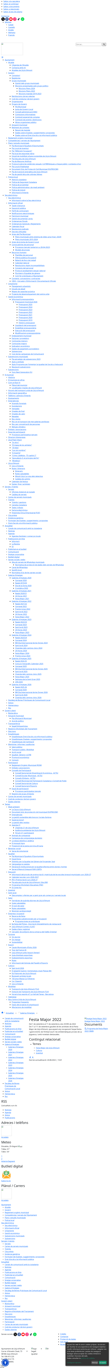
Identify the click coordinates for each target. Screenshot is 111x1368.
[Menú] (2, 57)
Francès (11, 35)
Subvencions (10, 1238)
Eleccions (8, 1314)
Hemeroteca (10, 1094)
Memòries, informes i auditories (18, 1319)
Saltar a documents (11, 6)
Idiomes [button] (8, 22)
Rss (6, 1096)
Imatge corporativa (13, 1036)
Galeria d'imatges (27, 1013)
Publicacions (10, 1118)
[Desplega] (16, 1013)
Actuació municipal (12, 1306)
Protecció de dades (68, 1339)
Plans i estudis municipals (15, 1217)
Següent (11, 1161)
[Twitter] (3, 19)
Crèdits (63, 1334)
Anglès (11, 30)
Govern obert (6, 1301)
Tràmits (8, 1249)
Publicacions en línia (13, 1029)
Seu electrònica (7, 1223)
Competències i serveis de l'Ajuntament (21, 1215)
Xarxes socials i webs (13, 1042)
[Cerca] (104, 44)
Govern (8, 1210)
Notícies (8, 1023)
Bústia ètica (9, 1303)
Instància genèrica (12, 1254)
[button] (5, 1363)
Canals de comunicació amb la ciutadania (21, 1264)
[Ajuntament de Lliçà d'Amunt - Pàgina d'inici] (12, 49)
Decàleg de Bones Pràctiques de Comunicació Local (12, 1086)
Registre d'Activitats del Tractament (19, 1311)
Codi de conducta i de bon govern (18, 1327)
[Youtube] (11, 19)
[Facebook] (7, 19)
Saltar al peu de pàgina (12, 12)
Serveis (8, 1244)
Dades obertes (11, 1329)
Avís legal (64, 1342)
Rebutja (95, 1362)
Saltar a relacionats (11, 9)
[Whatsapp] (22, 19)
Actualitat (10, 1013)
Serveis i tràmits (7, 1241)
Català (10, 25)
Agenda (8, 1026)
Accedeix (4, 1137)
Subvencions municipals (14, 1236)
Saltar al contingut (11, 4)
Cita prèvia (9, 1251)
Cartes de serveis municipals (16, 1246)
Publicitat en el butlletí (14, 1031)
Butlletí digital (10, 1039)
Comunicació (10, 1034)
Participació (9, 1322)
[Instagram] (15, 19)
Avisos (7, 1091)
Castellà (11, 27)
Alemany (11, 32)
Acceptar (103, 1362)
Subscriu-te (6, 1181)
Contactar (5, 16)
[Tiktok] (19, 19)
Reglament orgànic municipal (17, 1212)
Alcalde (8, 1207)
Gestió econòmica (12, 1233)
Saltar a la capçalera (11, 1)
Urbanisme (9, 1231)
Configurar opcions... (74, 1362)
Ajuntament (6, 1204)
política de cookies (87, 1358)
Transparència (10, 1309)
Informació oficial (12, 1228)
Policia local (9, 1220)
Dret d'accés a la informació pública (19, 1259)
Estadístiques (10, 1316)
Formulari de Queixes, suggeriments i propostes (24, 1257)
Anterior (4, 1161)
